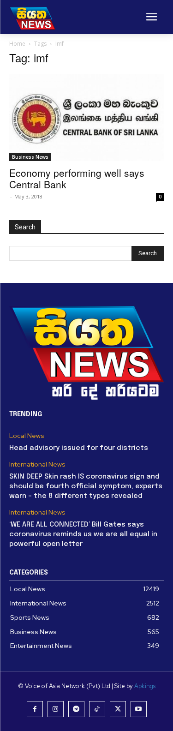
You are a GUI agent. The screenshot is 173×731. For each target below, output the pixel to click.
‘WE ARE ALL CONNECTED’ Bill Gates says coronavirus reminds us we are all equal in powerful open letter (83, 534)
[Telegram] (76, 709)
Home (17, 44)
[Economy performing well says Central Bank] (86, 117)
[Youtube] (139, 709)
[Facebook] (35, 709)
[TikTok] (97, 709)
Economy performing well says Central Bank (76, 178)
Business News (30, 157)
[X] (118, 709)
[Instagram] (56, 709)
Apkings (144, 686)
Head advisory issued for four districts (78, 448)
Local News (26, 436)
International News (37, 464)
